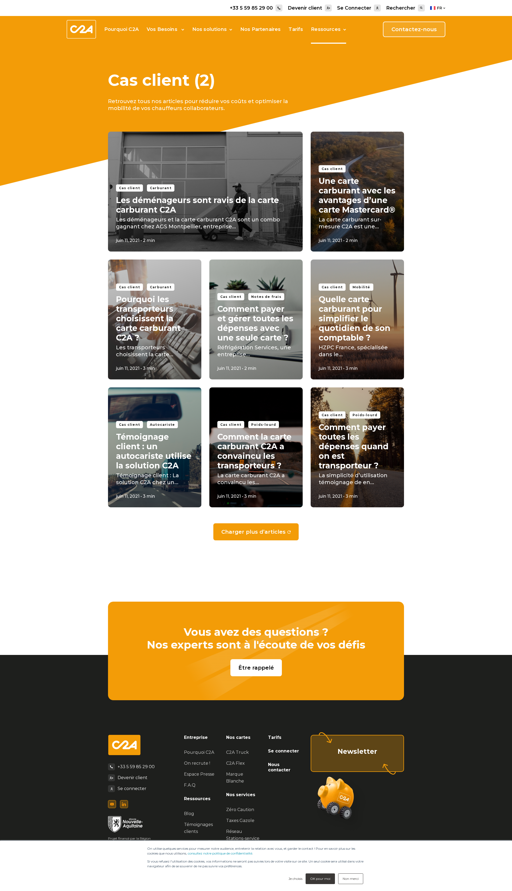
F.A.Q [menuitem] (189, 785)
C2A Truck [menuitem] (237, 752)
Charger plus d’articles (253, 532)
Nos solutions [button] (209, 29)
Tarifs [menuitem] (274, 737)
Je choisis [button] (295, 879)
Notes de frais (266, 297)
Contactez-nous (414, 29)
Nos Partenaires (260, 29)
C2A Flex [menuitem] (235, 763)
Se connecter (132, 788)
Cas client (129, 188)
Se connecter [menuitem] (283, 751)
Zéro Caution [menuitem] (240, 809)
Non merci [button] (351, 879)
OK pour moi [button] (320, 879)
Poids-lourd (263, 425)
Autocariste (162, 425)
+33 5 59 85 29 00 (251, 8)
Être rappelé (256, 668)
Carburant (160, 188)
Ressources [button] (326, 29)
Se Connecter (354, 8)
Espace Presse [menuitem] (199, 774)
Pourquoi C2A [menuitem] (199, 752)
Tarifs (296, 29)
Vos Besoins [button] (163, 29)
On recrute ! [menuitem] (197, 763)
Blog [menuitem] (189, 813)
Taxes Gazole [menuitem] (240, 820)
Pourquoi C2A (121, 29)
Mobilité (361, 287)
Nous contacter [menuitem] (279, 767)
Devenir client (305, 8)
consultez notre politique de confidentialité (220, 853)
